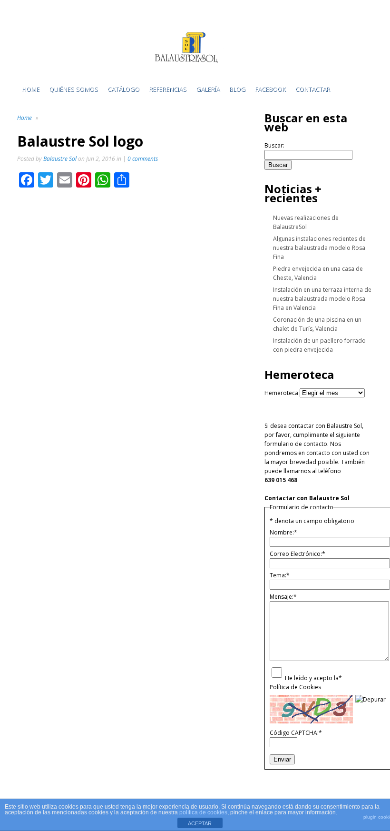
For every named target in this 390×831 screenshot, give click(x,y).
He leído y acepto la (313, 678)
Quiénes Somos (73, 89)
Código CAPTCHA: (296, 733)
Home (30, 89)
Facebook (270, 89)
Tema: (280, 575)
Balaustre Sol (60, 159)
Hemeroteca (281, 393)
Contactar (312, 89)
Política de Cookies (295, 687)
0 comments (142, 159)
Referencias (167, 89)
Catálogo (123, 89)
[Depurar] (370, 699)
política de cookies (203, 812)
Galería (208, 89)
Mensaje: (283, 597)
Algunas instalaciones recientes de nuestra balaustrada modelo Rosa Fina (319, 248)
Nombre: (283, 532)
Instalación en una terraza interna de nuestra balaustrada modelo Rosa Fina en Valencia (322, 299)
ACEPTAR (200, 823)
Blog (237, 89)
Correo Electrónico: (297, 554)
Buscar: (274, 145)
